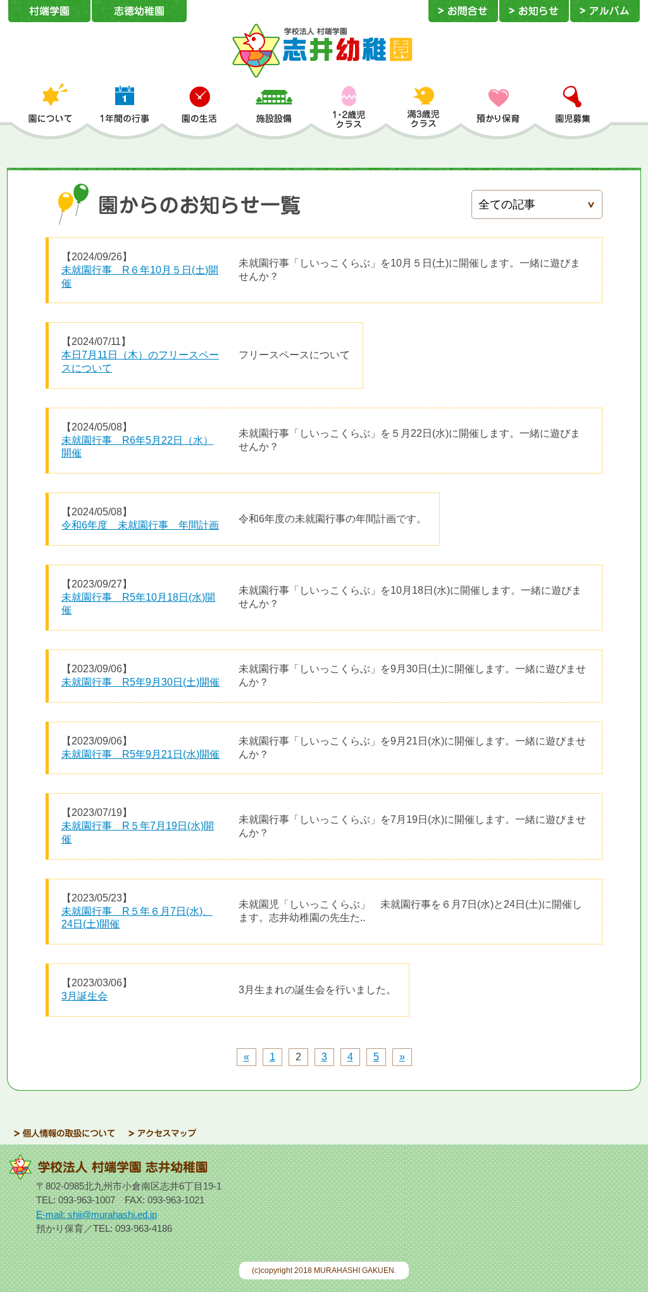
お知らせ (534, 11)
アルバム (605, 11)
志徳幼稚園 (139, 11)
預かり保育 (498, 110)
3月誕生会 (84, 996)
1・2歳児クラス (348, 110)
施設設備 (274, 110)
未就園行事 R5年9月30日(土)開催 (140, 682)
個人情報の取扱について (64, 1133)
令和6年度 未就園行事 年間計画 (140, 525)
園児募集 (572, 110)
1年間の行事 (124, 110)
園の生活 (199, 110)
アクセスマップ (162, 1133)
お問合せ (463, 11)
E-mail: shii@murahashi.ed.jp (96, 1214)
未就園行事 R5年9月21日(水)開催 (140, 754)
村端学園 (49, 11)
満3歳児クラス (423, 110)
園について (50, 110)
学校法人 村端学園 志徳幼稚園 (324, 50)
